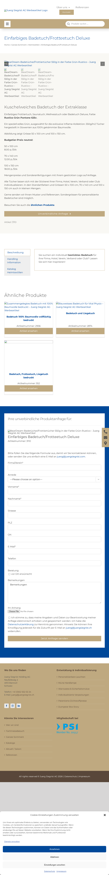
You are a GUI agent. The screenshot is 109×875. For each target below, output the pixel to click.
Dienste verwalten (12, 841)
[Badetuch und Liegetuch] (80, 303)
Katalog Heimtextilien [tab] (15, 271)
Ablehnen (54, 857)
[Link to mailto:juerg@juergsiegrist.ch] (105, 437)
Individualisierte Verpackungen (73, 695)
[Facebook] (6, 706)
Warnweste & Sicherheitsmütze (73, 689)
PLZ (10, 522)
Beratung (13, 570)
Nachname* (14, 498)
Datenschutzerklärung (21, 624)
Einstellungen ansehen (54, 865)
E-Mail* (12, 546)
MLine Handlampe (67, 683)
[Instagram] (12, 706)
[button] (104, 815)
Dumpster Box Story (68, 706)
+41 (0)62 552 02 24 (21, 692)
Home (7, 45)
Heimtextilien (34, 45)
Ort (9, 534)
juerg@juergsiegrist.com (71, 456)
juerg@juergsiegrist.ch (79, 627)
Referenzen (11, 755)
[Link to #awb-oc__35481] (7, 24)
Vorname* (13, 486)
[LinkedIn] (18, 706)
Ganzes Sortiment (19, 45)
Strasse (12, 510)
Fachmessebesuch (15, 731)
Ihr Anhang (14, 608)
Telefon (12, 558)
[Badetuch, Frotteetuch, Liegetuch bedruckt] (28, 342)
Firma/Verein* (15, 463)
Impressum (61, 871)
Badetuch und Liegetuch (80, 313)
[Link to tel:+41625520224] (105, 432)
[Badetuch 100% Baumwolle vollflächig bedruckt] (28, 303)
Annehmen (55, 849)
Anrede (12, 474)
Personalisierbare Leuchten (71, 677)
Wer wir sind (12, 725)
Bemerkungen (16, 580)
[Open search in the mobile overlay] (85, 24)
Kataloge (10, 743)
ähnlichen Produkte (42, 205)
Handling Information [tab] (14, 261)
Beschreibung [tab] (15, 252)
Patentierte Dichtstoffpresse (72, 701)
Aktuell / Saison (13, 749)
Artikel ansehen (29, 331)
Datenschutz (49, 871)
